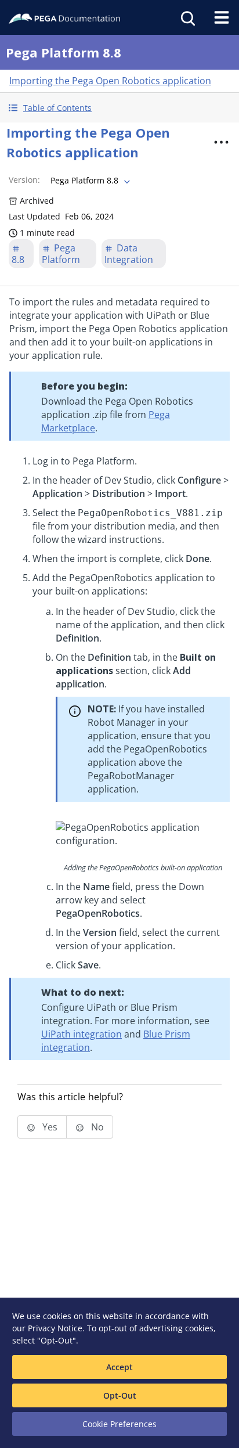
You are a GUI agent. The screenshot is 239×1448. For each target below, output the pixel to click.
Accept (119, 1367)
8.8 (18, 259)
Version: (24, 179)
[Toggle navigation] (221, 17)
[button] (119, 108)
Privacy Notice (55, 1328)
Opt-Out (119, 1395)
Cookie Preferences (119, 1423)
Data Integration (128, 254)
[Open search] (186, 17)
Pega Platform (61, 254)
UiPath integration (81, 1034)
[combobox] (89, 180)
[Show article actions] (221, 142)
